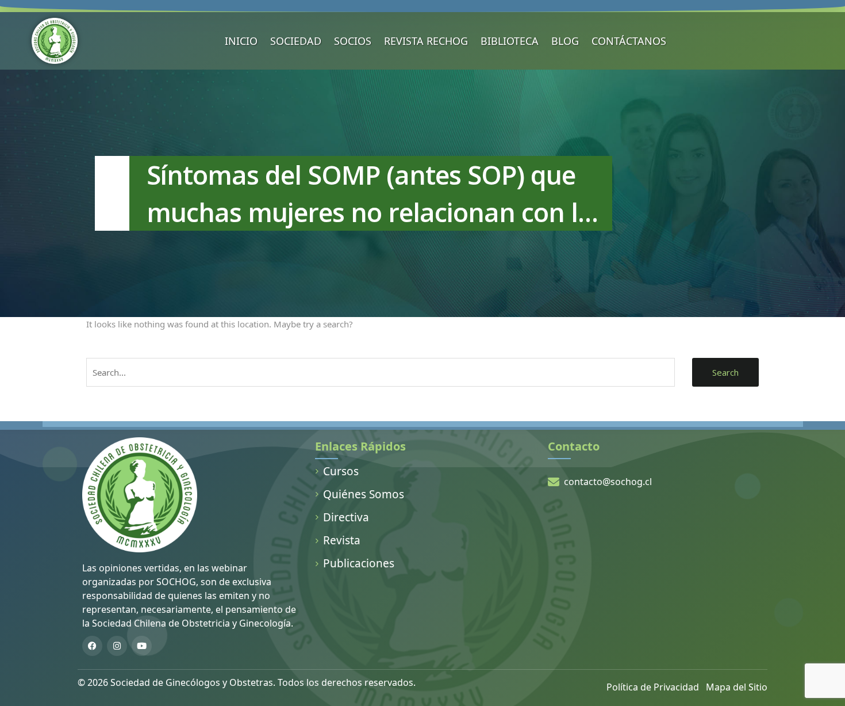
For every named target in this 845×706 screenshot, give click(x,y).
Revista (341, 540)
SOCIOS (352, 41)
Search (725, 372)
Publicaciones (358, 563)
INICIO (241, 41)
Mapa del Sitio (736, 687)
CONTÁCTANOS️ (629, 41)
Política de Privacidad (652, 687)
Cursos (341, 471)
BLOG (565, 41)
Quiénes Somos (363, 494)
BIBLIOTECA (510, 41)
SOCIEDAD (295, 41)
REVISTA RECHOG (426, 41)
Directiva (346, 517)
